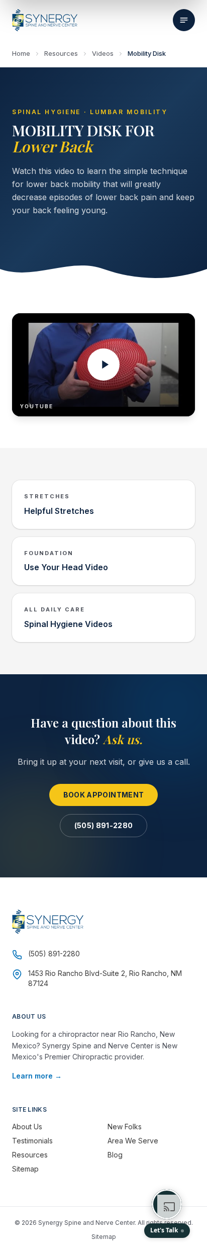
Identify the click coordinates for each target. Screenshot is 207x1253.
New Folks (125, 1126)
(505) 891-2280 (103, 825)
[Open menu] (184, 20)
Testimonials (32, 1140)
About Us (27, 1126)
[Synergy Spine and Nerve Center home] (44, 20)
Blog (115, 1154)
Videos (103, 53)
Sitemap (25, 1169)
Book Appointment (103, 794)
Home (21, 53)
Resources (61, 53)
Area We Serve (133, 1140)
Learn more (37, 1075)
